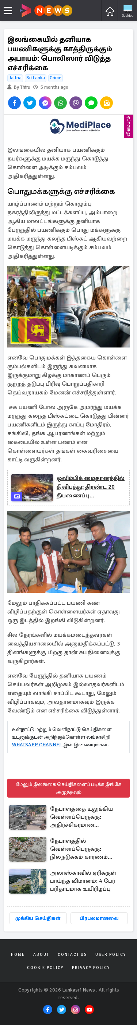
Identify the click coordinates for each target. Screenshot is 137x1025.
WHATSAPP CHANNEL (37, 745)
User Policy (110, 954)
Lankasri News (78, 990)
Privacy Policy (91, 967)
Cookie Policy (45, 967)
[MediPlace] (80, 126)
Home (18, 954)
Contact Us (72, 954)
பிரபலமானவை (99, 918)
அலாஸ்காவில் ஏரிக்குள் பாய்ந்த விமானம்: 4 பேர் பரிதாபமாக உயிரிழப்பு (83, 881)
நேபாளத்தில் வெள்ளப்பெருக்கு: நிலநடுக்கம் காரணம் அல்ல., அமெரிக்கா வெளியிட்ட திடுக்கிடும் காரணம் (81, 849)
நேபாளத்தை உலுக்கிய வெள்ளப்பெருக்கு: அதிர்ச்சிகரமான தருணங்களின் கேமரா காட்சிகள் (81, 817)
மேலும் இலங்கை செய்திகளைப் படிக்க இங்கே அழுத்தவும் (68, 788)
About (41, 954)
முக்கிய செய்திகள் (37, 918)
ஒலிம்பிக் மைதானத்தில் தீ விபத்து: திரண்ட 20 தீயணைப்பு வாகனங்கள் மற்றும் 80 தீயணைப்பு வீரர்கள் (91, 487)
